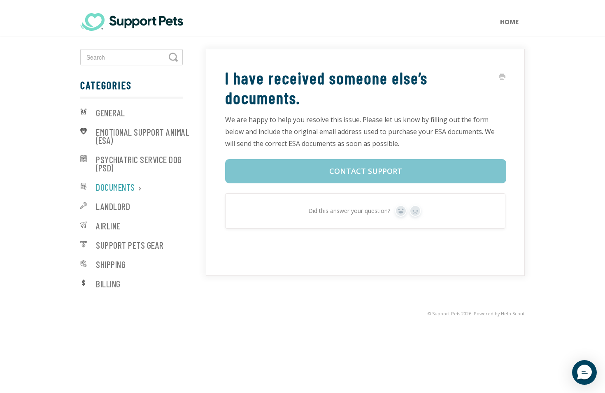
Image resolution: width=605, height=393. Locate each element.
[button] (584, 372)
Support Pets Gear (130, 245)
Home (509, 22)
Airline (108, 226)
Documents (116, 187)
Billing (108, 284)
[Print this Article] (502, 77)
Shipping (111, 265)
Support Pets (446, 313)
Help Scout (513, 313)
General (110, 113)
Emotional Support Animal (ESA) (142, 137)
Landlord (113, 207)
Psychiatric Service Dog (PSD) (139, 164)
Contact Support (365, 171)
